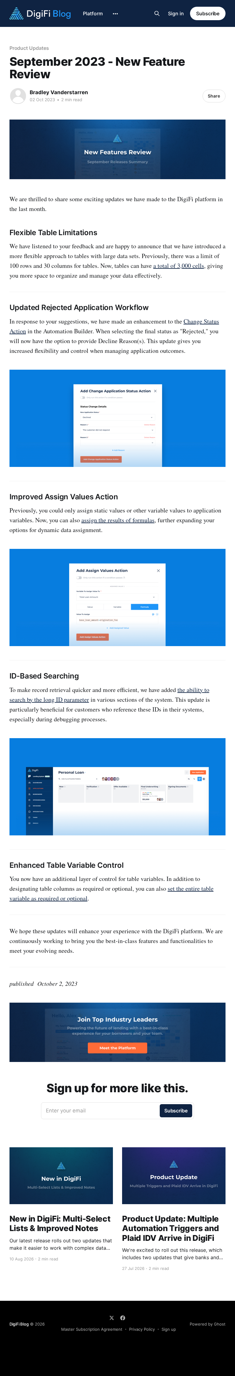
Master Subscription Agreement (91, 1329)
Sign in (176, 13)
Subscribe (207, 13)
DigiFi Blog (19, 1324)
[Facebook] (122, 1317)
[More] (115, 13)
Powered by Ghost (208, 1324)
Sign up (169, 1329)
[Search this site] (157, 13)
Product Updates (29, 48)
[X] (111, 1317)
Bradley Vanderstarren (59, 92)
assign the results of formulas (118, 520)
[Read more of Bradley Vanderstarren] (18, 96)
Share (214, 95)
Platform (93, 13)
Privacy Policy (142, 1329)
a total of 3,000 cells (178, 265)
